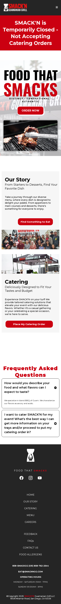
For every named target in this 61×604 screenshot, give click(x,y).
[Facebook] (21, 477)
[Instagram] (30, 477)
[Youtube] (39, 477)
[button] (57, 7)
